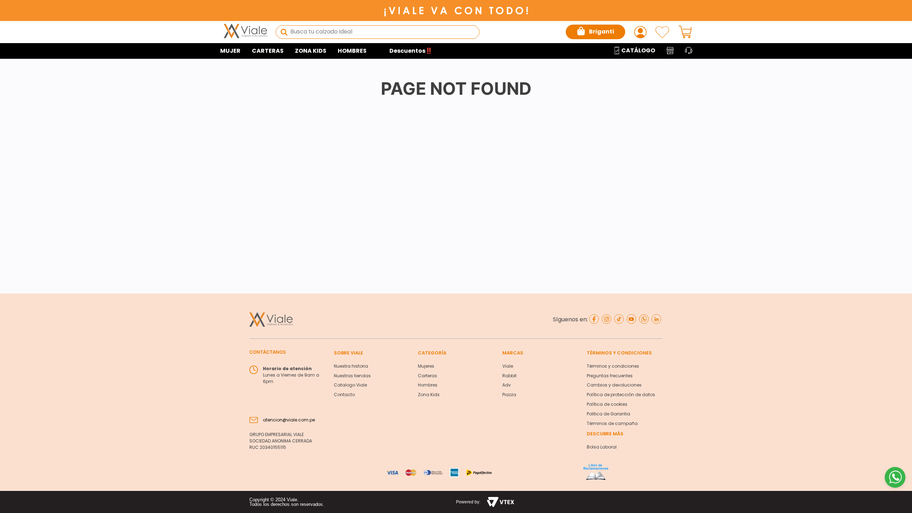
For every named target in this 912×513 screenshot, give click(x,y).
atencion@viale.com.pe (289, 420)
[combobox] (378, 32)
